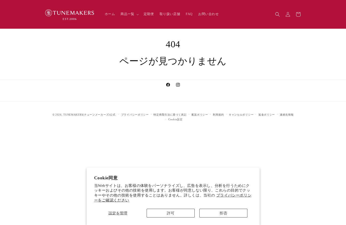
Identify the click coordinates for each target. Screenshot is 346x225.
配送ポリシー (200, 114)
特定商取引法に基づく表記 (169, 114)
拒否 (223, 213)
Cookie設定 (175, 119)
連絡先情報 (287, 114)
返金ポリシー (266, 114)
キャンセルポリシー (241, 114)
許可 (170, 213)
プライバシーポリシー (135, 114)
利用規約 (218, 114)
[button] (129, 14)
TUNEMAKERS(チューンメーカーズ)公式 (89, 114)
